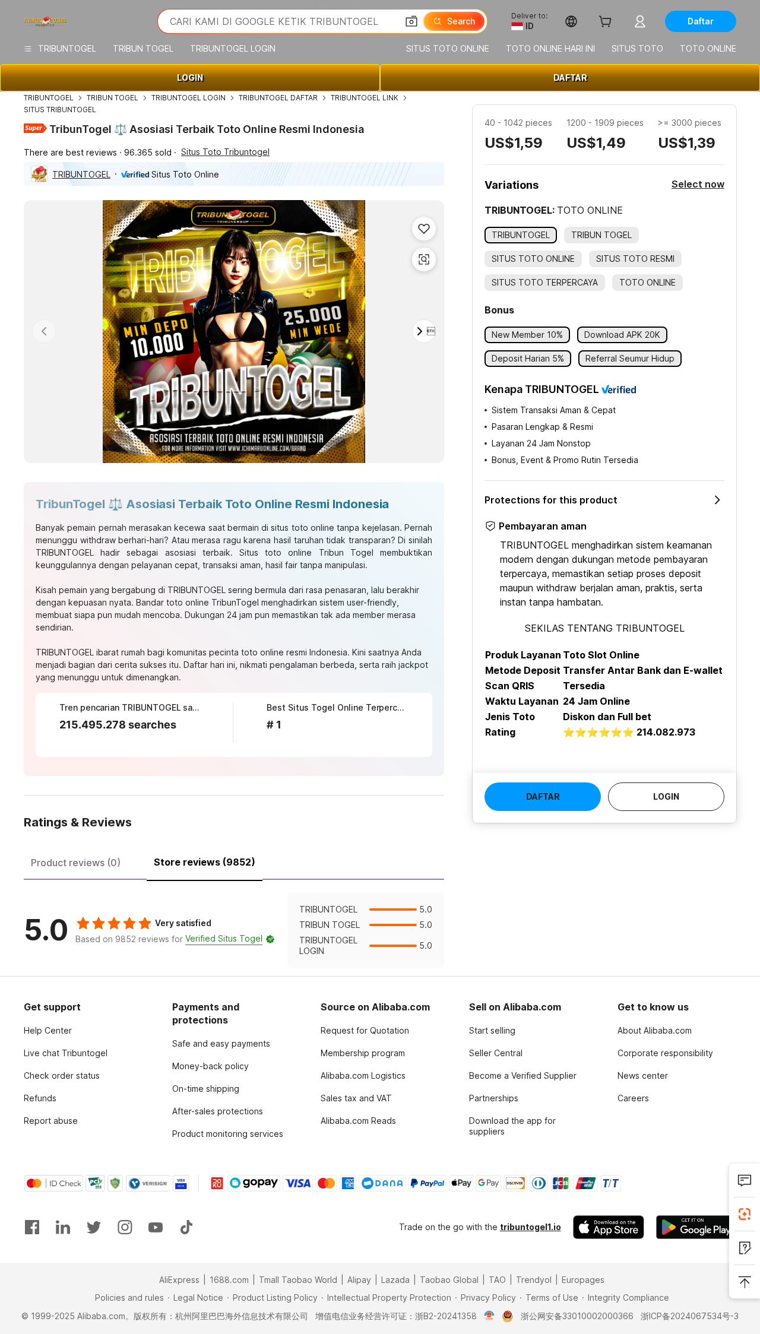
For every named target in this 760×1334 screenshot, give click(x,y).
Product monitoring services (227, 1134)
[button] (411, 21)
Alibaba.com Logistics (363, 1075)
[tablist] (234, 861)
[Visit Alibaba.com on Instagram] (124, 1227)
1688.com (229, 1280)
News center (643, 1075)
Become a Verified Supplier (523, 1075)
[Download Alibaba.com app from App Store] (608, 1227)
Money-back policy (210, 1066)
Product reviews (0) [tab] (76, 863)
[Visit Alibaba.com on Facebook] (32, 1227)
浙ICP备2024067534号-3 (690, 1316)
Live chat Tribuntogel (65, 1053)
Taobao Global (449, 1280)
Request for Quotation (365, 1030)
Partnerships (493, 1098)
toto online (187, 602)
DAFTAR (570, 77)
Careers (633, 1098)
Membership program (363, 1053)
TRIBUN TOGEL (112, 97)
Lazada (395, 1280)
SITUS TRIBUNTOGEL (60, 109)
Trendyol (534, 1280)
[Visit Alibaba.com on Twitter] (94, 1227)
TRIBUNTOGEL (49, 97)
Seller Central (495, 1053)
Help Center (48, 1030)
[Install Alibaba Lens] (744, 1214)
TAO (497, 1280)
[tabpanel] (234, 930)
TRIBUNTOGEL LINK (364, 97)
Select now (698, 184)
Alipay (359, 1280)
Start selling (492, 1030)
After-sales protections (217, 1111)
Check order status (62, 1075)
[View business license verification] (489, 1316)
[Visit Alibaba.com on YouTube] (155, 1227)
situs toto (289, 527)
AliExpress (179, 1280)
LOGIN (190, 77)
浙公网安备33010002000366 (577, 1316)
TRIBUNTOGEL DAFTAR (278, 97)
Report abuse (51, 1121)
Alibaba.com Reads (358, 1121)
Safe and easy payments (221, 1043)
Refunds (40, 1098)
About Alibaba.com (655, 1030)
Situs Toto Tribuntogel (225, 152)
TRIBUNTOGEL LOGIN (188, 97)
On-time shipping (205, 1088)
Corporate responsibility (665, 1053)
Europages (583, 1280)
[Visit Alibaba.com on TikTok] (186, 1227)
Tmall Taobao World (298, 1280)
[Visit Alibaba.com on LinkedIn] (63, 1227)
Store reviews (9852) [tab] (204, 862)
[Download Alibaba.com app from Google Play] (696, 1227)
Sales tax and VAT (356, 1098)
